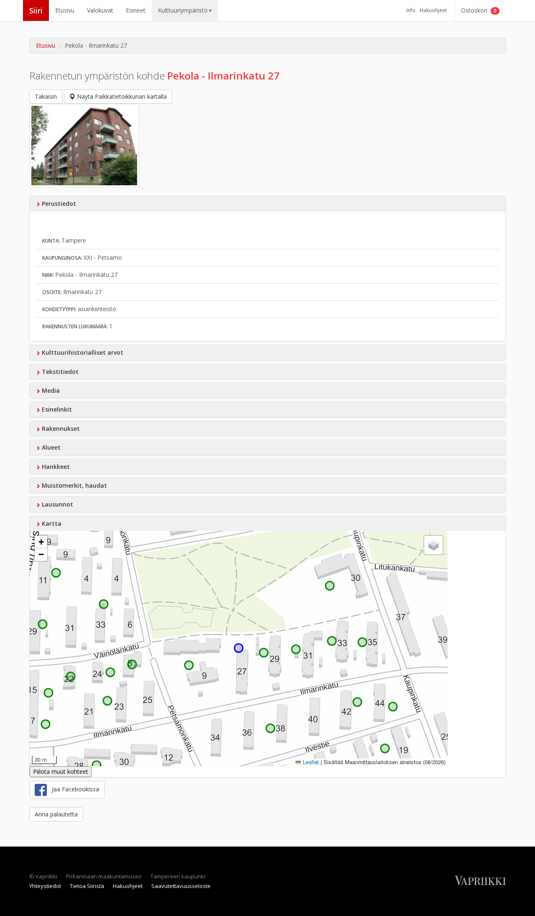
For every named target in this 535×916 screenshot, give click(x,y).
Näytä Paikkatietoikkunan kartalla (121, 96)
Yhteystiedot (45, 886)
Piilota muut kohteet (60, 771)
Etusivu (64, 10)
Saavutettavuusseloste (181, 886)
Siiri (36, 10)
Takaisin (46, 96)
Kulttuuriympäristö (183, 10)
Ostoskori (479, 10)
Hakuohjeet (433, 10)
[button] (41, 542)
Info (410, 10)
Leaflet (310, 762)
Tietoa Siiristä (87, 886)
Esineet (135, 10)
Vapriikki (47, 876)
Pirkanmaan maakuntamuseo (104, 876)
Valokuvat (100, 10)
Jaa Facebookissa (73, 789)
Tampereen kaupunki (177, 876)
